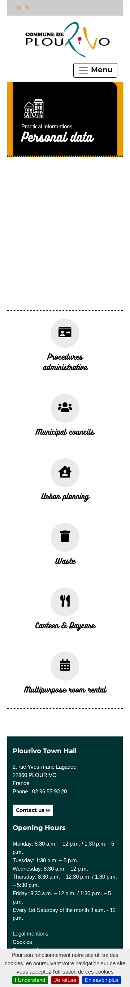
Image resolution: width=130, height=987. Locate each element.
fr (27, 7)
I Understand (30, 980)
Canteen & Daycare (65, 625)
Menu (101, 69)
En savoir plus (101, 980)
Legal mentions (30, 933)
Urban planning (65, 496)
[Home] (66, 39)
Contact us (30, 810)
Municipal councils (65, 431)
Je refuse (65, 980)
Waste (65, 560)
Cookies (22, 942)
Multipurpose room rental (65, 689)
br (18, 7)
